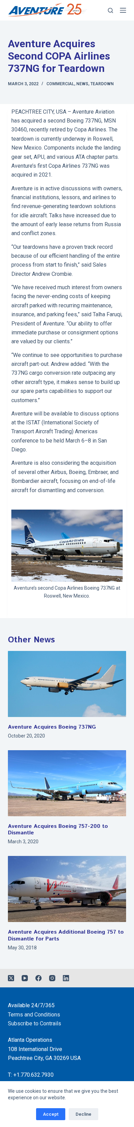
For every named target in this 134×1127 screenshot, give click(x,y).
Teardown (102, 83)
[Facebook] (38, 978)
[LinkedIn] (66, 978)
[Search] (110, 10)
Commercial (60, 83)
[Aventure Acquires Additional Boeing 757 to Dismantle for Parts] (67, 889)
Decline (83, 1114)
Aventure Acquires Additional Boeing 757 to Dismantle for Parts (66, 935)
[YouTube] (25, 978)
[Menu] (123, 10)
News (82, 83)
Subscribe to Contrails (34, 1023)
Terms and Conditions (34, 1014)
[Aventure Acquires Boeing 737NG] (67, 684)
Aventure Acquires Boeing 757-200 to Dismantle (58, 829)
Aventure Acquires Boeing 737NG (52, 727)
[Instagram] (52, 978)
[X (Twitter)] (11, 978)
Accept (50, 1114)
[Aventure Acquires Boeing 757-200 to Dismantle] (67, 783)
